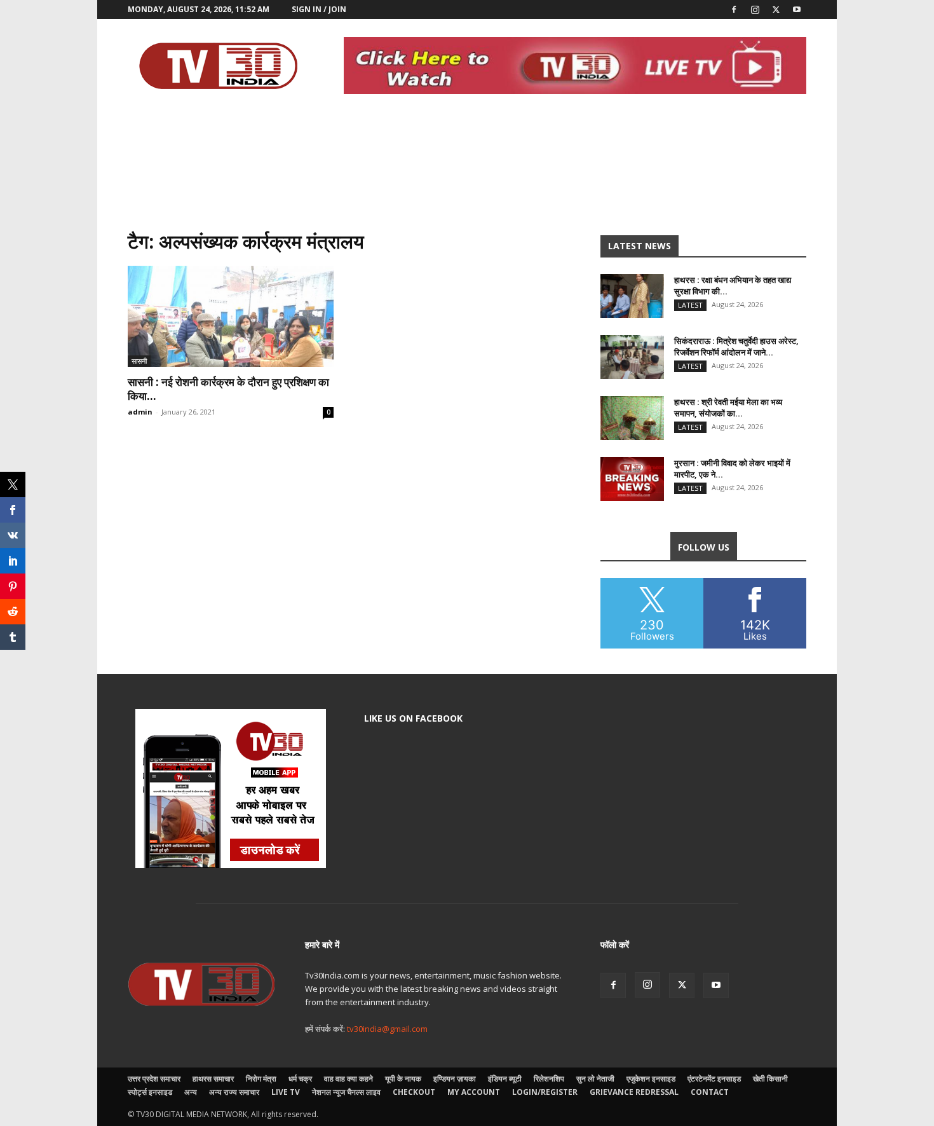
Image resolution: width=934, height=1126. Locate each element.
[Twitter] (775, 9)
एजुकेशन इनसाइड (650, 1078)
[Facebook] (733, 9)
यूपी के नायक (403, 1078)
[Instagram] (754, 9)
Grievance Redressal (634, 1092)
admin (140, 411)
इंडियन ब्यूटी (505, 1078)
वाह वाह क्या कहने (348, 1078)
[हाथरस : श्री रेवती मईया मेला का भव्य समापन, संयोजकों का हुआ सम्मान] (632, 418)
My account (473, 1092)
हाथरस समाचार (213, 1078)
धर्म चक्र (300, 1078)
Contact (710, 1092)
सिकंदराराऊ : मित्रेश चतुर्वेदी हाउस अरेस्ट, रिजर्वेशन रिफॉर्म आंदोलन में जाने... (736, 346)
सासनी (139, 361)
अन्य (190, 1092)
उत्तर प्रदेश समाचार (154, 1078)
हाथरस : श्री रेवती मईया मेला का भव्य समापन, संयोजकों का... (728, 407)
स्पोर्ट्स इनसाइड (150, 1092)
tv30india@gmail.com (387, 1028)
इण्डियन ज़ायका (454, 1078)
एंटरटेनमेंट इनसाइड (714, 1078)
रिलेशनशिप (549, 1078)
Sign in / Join (319, 9)
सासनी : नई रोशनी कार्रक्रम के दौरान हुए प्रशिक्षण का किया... (228, 388)
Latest (690, 305)
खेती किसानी (770, 1078)
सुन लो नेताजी (595, 1078)
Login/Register (545, 1092)
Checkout (414, 1092)
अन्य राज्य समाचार (234, 1092)
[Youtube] (796, 9)
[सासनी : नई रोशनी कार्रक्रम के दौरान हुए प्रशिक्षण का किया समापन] (231, 316)
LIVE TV (285, 1092)
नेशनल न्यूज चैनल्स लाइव (346, 1092)
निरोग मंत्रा (261, 1078)
